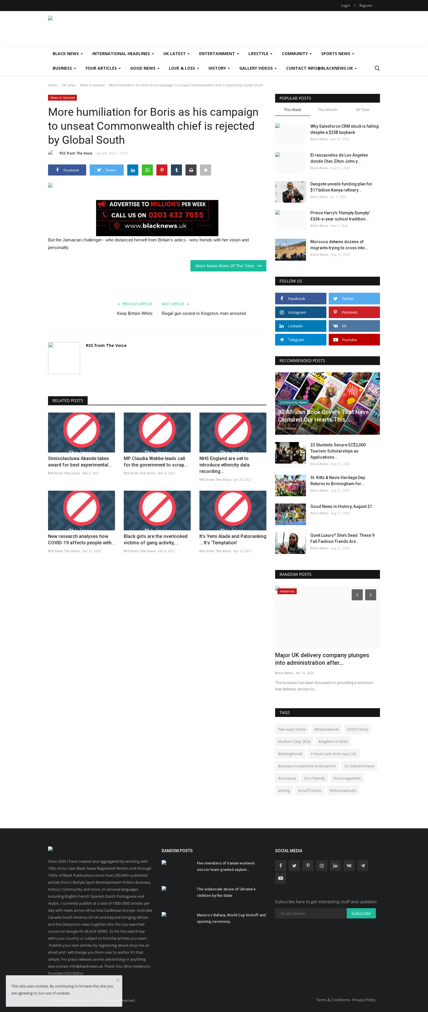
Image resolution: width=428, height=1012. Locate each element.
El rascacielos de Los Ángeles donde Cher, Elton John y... (339, 158)
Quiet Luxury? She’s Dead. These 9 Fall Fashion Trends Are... (342, 538)
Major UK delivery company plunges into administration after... (322, 659)
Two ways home (292, 729)
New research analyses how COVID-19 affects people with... (81, 540)
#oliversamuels (343, 790)
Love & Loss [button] (182, 68)
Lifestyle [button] (259, 53)
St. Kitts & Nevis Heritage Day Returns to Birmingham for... (337, 480)
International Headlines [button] (121, 53)
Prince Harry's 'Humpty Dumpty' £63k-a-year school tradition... (340, 216)
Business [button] (63, 68)
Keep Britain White (135, 313)
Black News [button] (66, 53)
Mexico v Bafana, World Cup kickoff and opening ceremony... (231, 918)
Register (366, 5)
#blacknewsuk (326, 729)
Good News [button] (143, 68)
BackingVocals (290, 753)
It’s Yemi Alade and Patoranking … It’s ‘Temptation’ (232, 540)
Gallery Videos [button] (256, 68)
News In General (92, 85)
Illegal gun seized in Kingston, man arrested (204, 313)
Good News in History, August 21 (341, 506)
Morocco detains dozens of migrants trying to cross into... (339, 244)
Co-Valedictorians (359, 766)
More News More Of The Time (226, 266)
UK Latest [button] (175, 53)
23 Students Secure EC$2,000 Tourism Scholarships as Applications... (338, 451)
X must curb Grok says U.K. (334, 753)
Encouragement (347, 778)
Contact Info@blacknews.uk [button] (320, 68)
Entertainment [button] (217, 53)
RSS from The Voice (76, 153)
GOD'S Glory (357, 729)
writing (284, 790)
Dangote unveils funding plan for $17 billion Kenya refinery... (341, 187)
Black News (319, 139)
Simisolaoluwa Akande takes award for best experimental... (80, 462)
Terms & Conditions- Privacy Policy (346, 999)
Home (52, 85)
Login (345, 5)
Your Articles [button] (101, 68)
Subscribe (361, 913)
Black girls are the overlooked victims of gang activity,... (156, 540)
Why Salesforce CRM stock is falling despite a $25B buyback (344, 129)
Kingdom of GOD (333, 741)
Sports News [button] (336, 53)
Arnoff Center (310, 790)
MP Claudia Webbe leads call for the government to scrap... (156, 462)
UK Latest (68, 85)
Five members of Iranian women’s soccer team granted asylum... (226, 866)
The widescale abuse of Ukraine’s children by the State (226, 892)
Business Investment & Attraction (307, 766)
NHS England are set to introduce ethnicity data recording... (224, 465)
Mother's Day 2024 (294, 741)
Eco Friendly (314, 778)
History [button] (217, 68)
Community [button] (295, 53)
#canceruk (287, 778)
